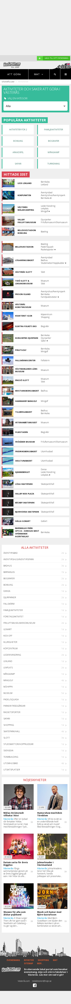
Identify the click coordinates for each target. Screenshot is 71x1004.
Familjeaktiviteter (53, 129)
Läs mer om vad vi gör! (51, 974)
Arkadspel (18, 152)
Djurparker (9, 597)
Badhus (7, 565)
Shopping (8, 725)
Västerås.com (8, 81)
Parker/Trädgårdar (14, 705)
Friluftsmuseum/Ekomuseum (19, 622)
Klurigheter (10, 642)
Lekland (7, 661)
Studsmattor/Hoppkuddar (18, 744)
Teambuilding (10, 756)
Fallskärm (8, 603)
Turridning (53, 163)
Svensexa (8, 750)
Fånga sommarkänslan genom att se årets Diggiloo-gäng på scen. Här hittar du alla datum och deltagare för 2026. (15, 872)
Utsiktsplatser (11, 769)
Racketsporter (11, 712)
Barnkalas (9, 572)
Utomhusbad (10, 763)
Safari (18, 163)
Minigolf (8, 680)
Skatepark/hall (11, 731)
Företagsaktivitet (13, 616)
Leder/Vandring (12, 654)
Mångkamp (53, 152)
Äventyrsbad (10, 552)
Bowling (18, 140)
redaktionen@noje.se (42, 981)
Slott (6, 737)
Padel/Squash (11, 699)
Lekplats (8, 667)
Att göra (14, 74)
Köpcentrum (10, 648)
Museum (7, 693)
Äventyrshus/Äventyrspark (18, 559)
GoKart (7, 629)
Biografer (53, 140)
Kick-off (7, 635)
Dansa (6, 591)
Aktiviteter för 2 (18, 129)
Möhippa (8, 686)
